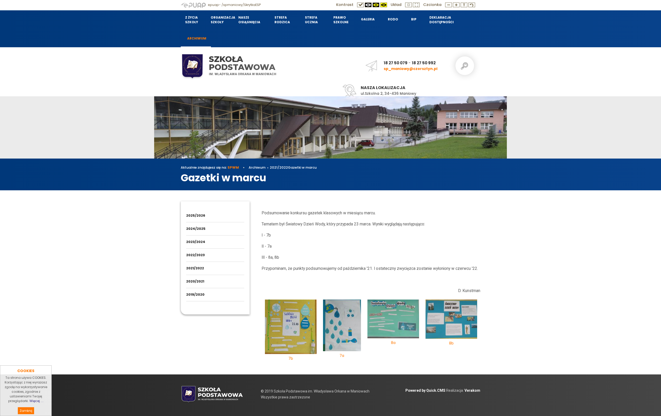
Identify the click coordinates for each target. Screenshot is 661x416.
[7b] (291, 328)
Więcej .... (36, 401)
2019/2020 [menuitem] (195, 294)
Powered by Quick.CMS (425, 390)
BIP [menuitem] (413, 19)
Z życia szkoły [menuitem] (191, 19)
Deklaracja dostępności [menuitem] (441, 19)
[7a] (342, 326)
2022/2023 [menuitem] (195, 255)
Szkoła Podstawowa (242, 63)
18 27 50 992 (424, 63)
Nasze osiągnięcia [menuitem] (249, 19)
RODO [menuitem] (393, 19)
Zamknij (26, 411)
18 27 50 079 (395, 63)
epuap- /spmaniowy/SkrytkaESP (234, 5)
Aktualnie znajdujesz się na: (210, 167)
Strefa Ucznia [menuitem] (311, 19)
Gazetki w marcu (302, 167)
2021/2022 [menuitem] (195, 268)
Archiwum (257, 167)
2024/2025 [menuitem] (196, 228)
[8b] (451, 320)
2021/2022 (279, 167)
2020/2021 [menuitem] (195, 281)
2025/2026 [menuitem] (195, 215)
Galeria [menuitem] (368, 19)
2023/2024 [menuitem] (195, 241)
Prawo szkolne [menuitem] (341, 19)
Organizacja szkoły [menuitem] (221, 19)
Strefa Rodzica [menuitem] (282, 19)
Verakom (472, 390)
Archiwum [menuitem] (196, 38)
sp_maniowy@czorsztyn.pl (410, 68)
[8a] (393, 320)
